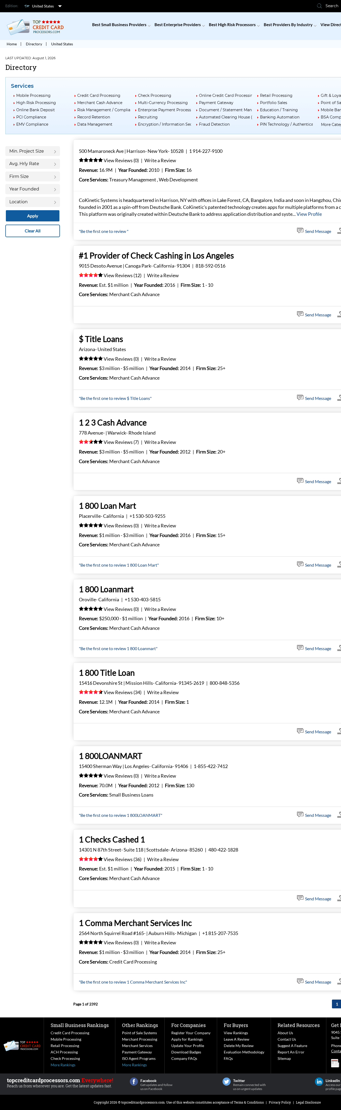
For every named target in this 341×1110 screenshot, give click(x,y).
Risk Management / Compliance (107, 110)
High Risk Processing (36, 102)
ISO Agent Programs (139, 1058)
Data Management (94, 124)
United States (43, 6)
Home (12, 44)
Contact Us (287, 1039)
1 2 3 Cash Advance (113, 422)
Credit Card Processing (98, 95)
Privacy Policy (280, 1102)
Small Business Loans (131, 795)
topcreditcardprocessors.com (143, 1102)
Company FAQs (184, 1058)
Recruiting (148, 117)
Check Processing (154, 95)
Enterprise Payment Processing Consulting (178, 110)
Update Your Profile (187, 1045)
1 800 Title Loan (107, 672)
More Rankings (63, 1065)
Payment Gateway (216, 102)
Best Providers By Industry (288, 24)
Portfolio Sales (273, 102)
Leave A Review (236, 1039)
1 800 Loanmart (106, 589)
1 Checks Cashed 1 (112, 839)
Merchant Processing (139, 1039)
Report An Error (291, 1052)
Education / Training (279, 110)
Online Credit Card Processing (227, 95)
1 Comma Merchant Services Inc (135, 923)
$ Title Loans (101, 339)
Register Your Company (190, 1033)
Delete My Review (239, 1045)
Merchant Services (137, 1045)
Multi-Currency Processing (163, 102)
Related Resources (299, 1025)
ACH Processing (64, 1052)
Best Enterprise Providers (178, 24)
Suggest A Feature (292, 1045)
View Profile (309, 214)
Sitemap (284, 1058)
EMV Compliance (32, 124)
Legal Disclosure (308, 1102)
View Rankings (236, 1033)
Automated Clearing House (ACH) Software (239, 117)
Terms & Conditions (249, 1102)
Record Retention (93, 117)
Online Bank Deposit (35, 110)
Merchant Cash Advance (99, 102)
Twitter (226, 1081)
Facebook (134, 1081)
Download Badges (186, 1052)
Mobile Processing (33, 95)
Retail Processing (276, 95)
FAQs (228, 1058)
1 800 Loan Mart (107, 505)
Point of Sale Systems (139, 1033)
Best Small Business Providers (119, 24)
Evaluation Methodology (244, 1052)
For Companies (188, 1025)
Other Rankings (140, 1025)
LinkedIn (319, 1081)
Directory (34, 44)
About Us (285, 1033)
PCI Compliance (31, 117)
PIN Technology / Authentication (290, 124)
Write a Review (160, 160)
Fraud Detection (214, 124)
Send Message (318, 231)
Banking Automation (279, 117)
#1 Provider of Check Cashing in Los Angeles (156, 255)
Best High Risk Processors (232, 24)
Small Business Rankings (80, 1025)
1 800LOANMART (110, 756)
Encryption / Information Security (169, 124)
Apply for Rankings (187, 1039)
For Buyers (236, 1025)
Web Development (178, 179)
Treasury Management (132, 179)
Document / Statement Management (234, 110)
